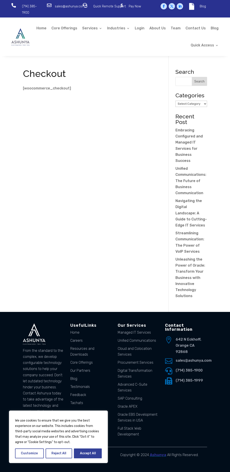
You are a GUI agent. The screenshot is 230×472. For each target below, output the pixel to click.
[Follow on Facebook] (164, 6)
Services (90, 28)
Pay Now (135, 6)
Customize (29, 453)
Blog (203, 6)
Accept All (88, 453)
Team (176, 28)
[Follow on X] (172, 6)
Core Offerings (64, 28)
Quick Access (202, 45)
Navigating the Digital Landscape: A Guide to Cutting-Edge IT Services (191, 213)
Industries (116, 28)
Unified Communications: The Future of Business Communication (190, 180)
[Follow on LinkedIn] (180, 6)
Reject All (58, 453)
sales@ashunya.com (70, 6)
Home (41, 28)
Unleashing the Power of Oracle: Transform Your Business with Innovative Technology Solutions (190, 277)
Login (139, 28)
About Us (157, 28)
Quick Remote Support (109, 6)
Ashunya (158, 455)
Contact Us (196, 28)
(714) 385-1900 (189, 370)
